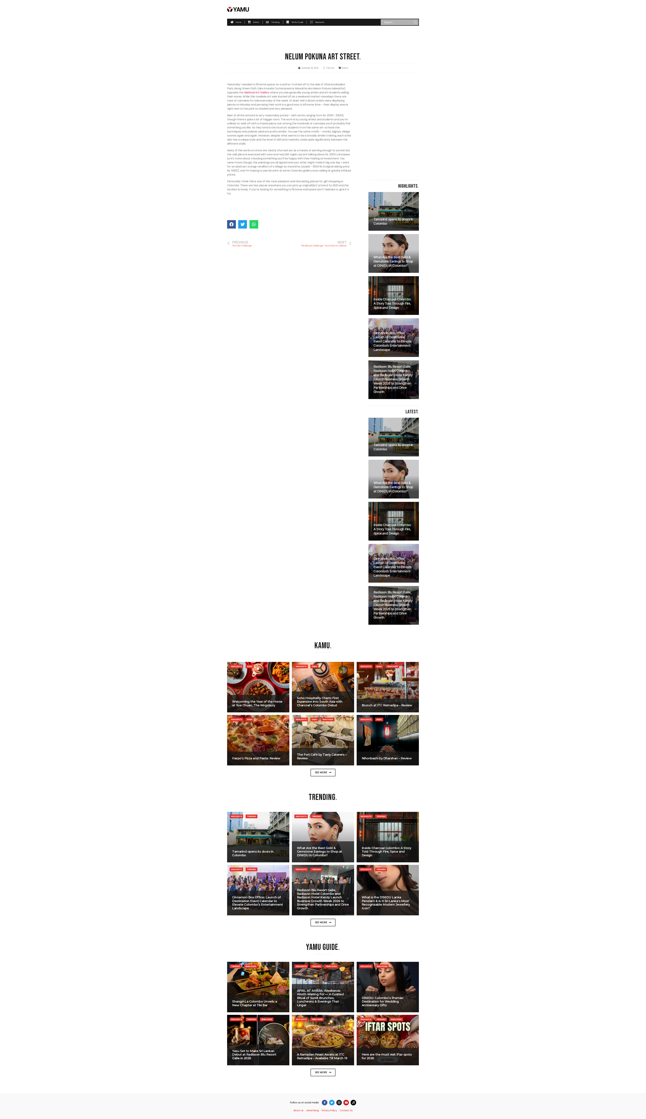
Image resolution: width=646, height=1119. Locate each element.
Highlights (236, 666)
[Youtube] (346, 1102)
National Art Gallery (257, 92)
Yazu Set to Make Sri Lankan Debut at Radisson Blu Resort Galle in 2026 (254, 1054)
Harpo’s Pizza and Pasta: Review (256, 758)
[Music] (353, 1102)
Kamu (345, 68)
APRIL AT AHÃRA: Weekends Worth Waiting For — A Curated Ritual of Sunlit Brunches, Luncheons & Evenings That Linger (320, 998)
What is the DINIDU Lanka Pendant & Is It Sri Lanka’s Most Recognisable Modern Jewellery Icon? (386, 903)
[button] (323, 772)
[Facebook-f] (324, 1102)
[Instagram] (339, 1102)
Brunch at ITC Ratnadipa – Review (387, 705)
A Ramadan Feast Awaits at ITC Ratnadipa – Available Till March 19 (322, 1056)
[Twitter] (332, 1102)
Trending (251, 816)
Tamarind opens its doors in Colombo (253, 853)
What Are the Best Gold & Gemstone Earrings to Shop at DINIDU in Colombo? (319, 851)
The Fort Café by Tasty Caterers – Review (322, 756)
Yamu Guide (392, 666)
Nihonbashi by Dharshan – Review (387, 758)
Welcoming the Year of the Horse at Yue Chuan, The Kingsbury (257, 703)
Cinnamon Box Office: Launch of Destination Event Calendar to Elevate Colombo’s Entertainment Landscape (257, 903)
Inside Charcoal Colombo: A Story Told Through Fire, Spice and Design (386, 851)
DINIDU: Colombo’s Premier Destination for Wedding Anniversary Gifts (383, 1001)
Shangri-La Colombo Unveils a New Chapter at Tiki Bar (254, 1003)
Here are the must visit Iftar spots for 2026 (387, 1056)
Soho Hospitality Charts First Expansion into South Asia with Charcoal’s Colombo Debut (320, 701)
